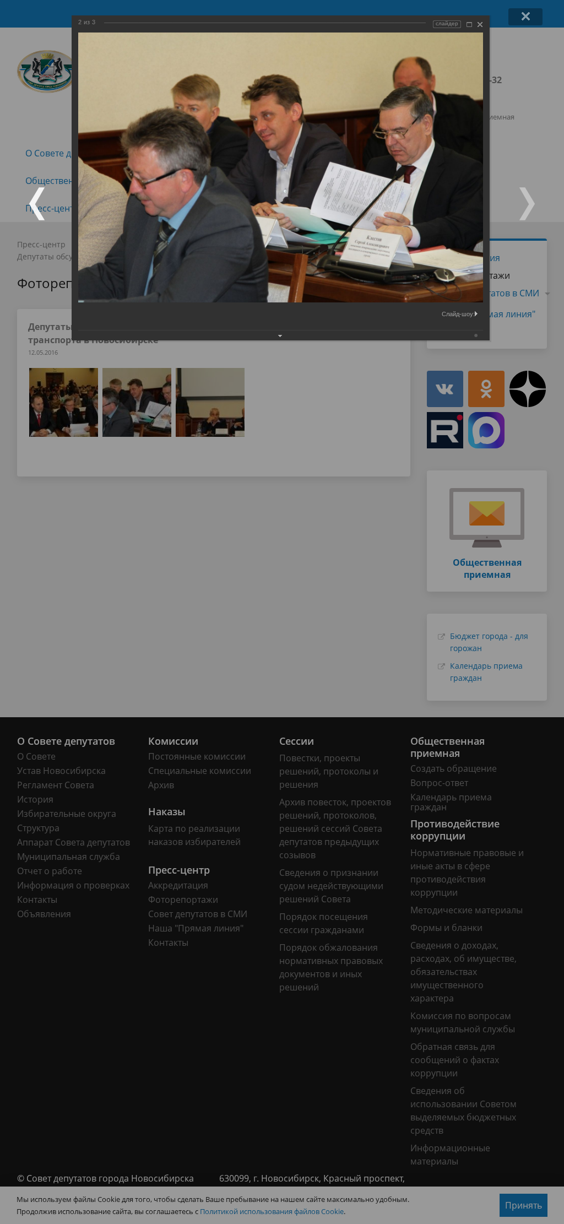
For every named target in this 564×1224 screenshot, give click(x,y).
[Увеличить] (469, 24)
